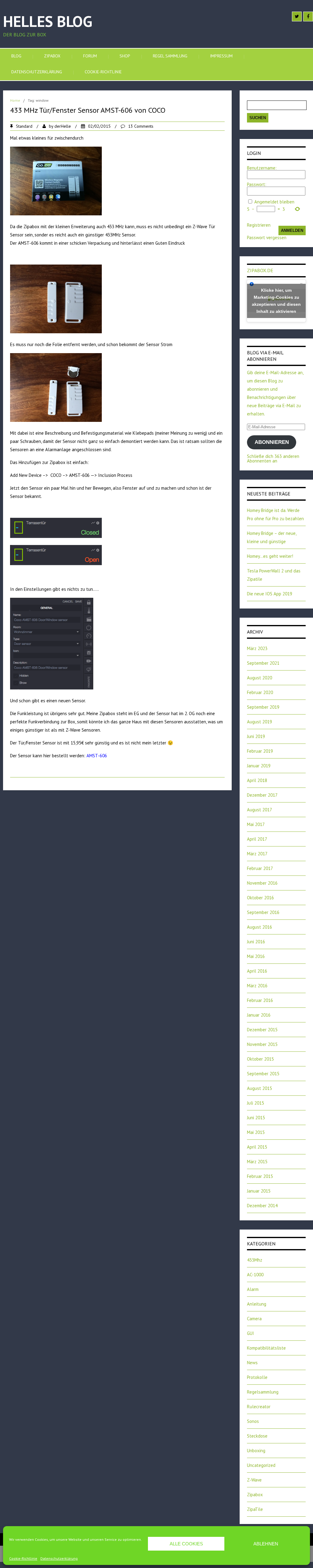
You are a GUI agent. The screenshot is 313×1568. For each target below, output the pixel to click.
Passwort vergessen (266, 237)
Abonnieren (272, 442)
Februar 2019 (260, 751)
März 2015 (257, 1161)
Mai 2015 (256, 1132)
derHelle (62, 126)
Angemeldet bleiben (274, 201)
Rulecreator (259, 1406)
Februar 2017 (260, 868)
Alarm (253, 1289)
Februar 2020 (260, 692)
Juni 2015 (256, 1117)
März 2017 (257, 854)
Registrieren (259, 225)
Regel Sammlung (170, 56)
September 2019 (263, 707)
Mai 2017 (256, 824)
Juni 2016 (256, 942)
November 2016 (262, 883)
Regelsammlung (262, 1392)
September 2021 (263, 663)
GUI (250, 1333)
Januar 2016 (259, 1015)
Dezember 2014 (262, 1205)
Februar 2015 (260, 1176)
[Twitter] (297, 16)
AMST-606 (97, 755)
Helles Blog (47, 21)
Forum (90, 56)
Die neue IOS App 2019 (269, 594)
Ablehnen (265, 1543)
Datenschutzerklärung (59, 1558)
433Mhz (254, 1260)
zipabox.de (260, 270)
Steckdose (257, 1436)
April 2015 (257, 1147)
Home (15, 100)
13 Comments (140, 126)
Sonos (253, 1421)
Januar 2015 (259, 1191)
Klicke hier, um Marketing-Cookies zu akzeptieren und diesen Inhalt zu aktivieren (276, 301)
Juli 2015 (255, 1103)
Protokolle (257, 1377)
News (252, 1362)
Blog (16, 56)
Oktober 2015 (260, 1059)
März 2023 (257, 648)
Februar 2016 (260, 1000)
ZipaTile (255, 1509)
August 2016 (259, 927)
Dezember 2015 (262, 1030)
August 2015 (259, 1088)
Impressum (221, 56)
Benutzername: (262, 168)
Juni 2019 (256, 736)
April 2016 (257, 971)
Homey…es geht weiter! (270, 556)
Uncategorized (261, 1465)
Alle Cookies (186, 1543)
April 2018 (257, 780)
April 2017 (257, 839)
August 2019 (259, 722)
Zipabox (52, 56)
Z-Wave (254, 1480)
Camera (254, 1318)
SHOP (125, 56)
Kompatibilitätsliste (266, 1348)
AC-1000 (255, 1274)
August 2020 (259, 678)
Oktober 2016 (260, 898)
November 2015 (262, 1044)
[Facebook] (308, 16)
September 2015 (263, 1073)
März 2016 (257, 986)
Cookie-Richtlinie (23, 1558)
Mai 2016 (256, 956)
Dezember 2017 (262, 795)
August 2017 (259, 810)
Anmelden (292, 230)
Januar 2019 (259, 766)
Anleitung (256, 1304)
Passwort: (256, 184)
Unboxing (256, 1450)
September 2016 (263, 912)
